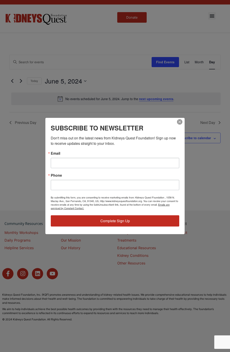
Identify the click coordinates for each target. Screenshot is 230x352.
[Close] (179, 122)
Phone (56, 175)
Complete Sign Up (115, 220)
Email (55, 153)
